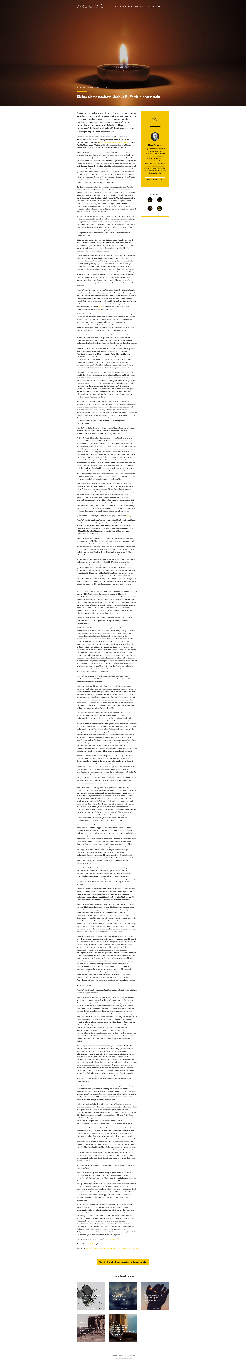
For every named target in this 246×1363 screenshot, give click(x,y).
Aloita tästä (126, 6)
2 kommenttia (91, 1340)
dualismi (89, 1248)
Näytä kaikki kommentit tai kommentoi (123, 1262)
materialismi (117, 1248)
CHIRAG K (92, 1244)
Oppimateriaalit (154, 6)
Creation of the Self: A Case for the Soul (114, 142)
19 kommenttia (155, 1308)
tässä (101, 306)
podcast (139, 6)
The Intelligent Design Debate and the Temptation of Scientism (155, 164)
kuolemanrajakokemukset (102, 1248)
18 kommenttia (123, 1308)
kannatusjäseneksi (112, 1239)
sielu (136, 1248)
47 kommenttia (123, 1340)
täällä (155, 170)
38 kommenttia (91, 1308)
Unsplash (101, 1244)
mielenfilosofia (128, 1248)
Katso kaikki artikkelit (155, 180)
